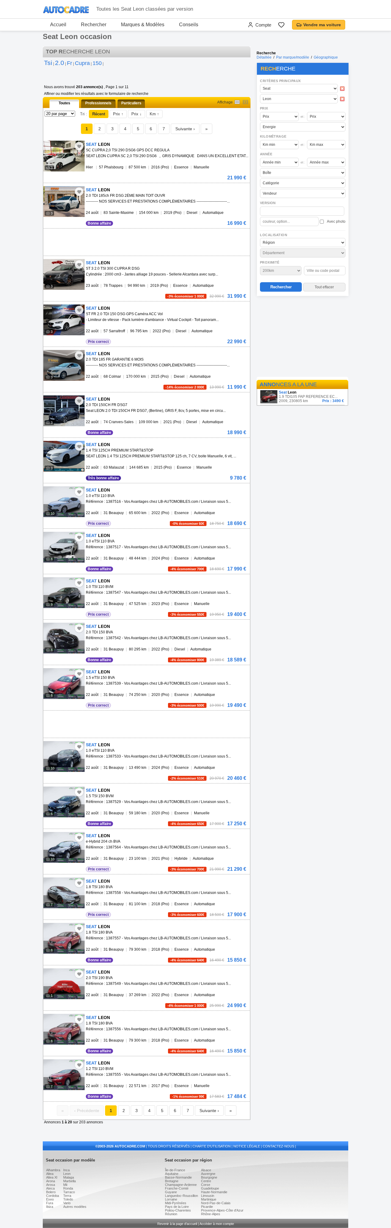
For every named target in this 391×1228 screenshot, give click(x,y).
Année (266, 154)
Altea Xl (51, 1177)
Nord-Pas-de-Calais (216, 1203)
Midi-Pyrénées (175, 1203)
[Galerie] (245, 102)
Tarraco (69, 1192)
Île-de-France (175, 1170)
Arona (50, 1181)
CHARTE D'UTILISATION (211, 1146)
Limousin (207, 1195)
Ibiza (49, 1206)
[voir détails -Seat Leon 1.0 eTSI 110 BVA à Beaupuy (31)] (64, 501)
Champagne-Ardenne (181, 1185)
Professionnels (98, 103)
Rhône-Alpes (210, 1214)
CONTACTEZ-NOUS (278, 1146)
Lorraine (171, 1199)
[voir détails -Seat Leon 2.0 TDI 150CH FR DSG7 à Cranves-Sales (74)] (64, 410)
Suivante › (185, 128)
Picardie (207, 1206)
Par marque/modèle (292, 57)
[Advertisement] (302, 337)
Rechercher (93, 24)
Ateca (50, 1188)
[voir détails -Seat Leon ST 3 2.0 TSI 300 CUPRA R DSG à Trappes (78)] (64, 274)
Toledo (68, 1199)
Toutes (64, 103)
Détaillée (264, 57)
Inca (66, 1170)
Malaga (68, 1177)
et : (303, 116)
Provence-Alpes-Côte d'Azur (222, 1210)
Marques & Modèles (142, 24)
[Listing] (237, 102)
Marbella (69, 1181)
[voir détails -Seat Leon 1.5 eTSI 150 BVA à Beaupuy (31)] (64, 683)
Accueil (58, 24)
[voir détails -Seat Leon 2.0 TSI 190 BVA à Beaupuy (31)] (64, 983)
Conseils (188, 24)
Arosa (50, 1185)
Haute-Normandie (214, 1192)
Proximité (270, 262)
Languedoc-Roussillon (181, 1195)
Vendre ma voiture (322, 24)
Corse (205, 1185)
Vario (67, 1203)
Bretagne (171, 1181)
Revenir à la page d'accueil (177, 1224)
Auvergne (208, 1174)
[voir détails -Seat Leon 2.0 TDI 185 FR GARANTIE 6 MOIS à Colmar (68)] (64, 365)
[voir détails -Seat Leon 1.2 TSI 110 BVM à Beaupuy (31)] (64, 1074)
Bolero (51, 1192)
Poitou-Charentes (178, 1210)
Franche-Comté (176, 1188)
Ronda (68, 1188)
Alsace (206, 1170)
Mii (65, 1185)
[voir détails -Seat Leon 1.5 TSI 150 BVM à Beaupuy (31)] (64, 802)
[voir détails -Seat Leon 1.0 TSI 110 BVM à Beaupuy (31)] (64, 592)
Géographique (326, 57)
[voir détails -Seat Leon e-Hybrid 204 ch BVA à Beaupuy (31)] (64, 847)
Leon (67, 1174)
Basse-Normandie (178, 1177)
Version (268, 203)
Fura (49, 1203)
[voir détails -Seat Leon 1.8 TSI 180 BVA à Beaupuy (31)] (64, 892)
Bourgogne (209, 1177)
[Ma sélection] (281, 25)
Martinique (208, 1199)
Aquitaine (171, 1174)
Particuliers (131, 103)
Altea (49, 1174)
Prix (264, 108)
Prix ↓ (136, 114)
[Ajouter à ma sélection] (79, 146)
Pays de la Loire (177, 1206)
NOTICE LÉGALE (246, 1146)
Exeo (50, 1199)
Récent (98, 114)
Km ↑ (154, 114)
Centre (206, 1181)
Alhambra (53, 1170)
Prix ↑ (118, 114)
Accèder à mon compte (216, 1224)
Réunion (171, 1214)
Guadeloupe (210, 1188)
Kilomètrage (273, 136)
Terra (67, 1195)
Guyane (171, 1192)
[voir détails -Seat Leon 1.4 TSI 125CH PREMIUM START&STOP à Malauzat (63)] (64, 456)
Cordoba (52, 1195)
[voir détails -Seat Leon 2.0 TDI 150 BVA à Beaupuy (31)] (64, 638)
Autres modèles (74, 1206)
